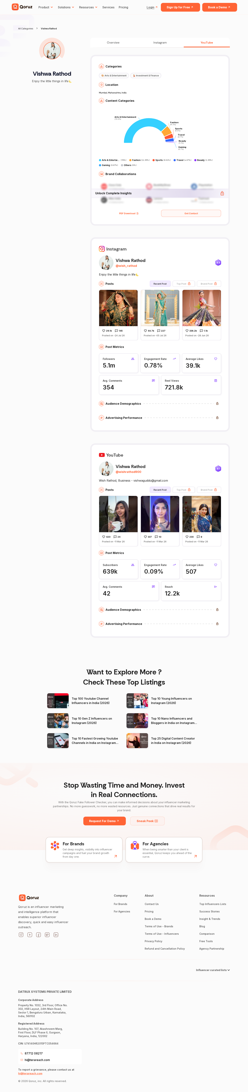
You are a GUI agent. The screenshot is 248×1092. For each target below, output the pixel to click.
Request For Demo (102, 821)
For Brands (120, 904)
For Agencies (122, 911)
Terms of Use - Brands (159, 926)
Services (108, 7)
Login (150, 7)
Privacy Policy (153, 941)
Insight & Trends (209, 918)
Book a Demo (217, 7)
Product (43, 7)
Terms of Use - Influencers (162, 933)
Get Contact (191, 213)
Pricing (123, 7)
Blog (202, 926)
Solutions (64, 7)
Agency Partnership (211, 948)
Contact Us (152, 904)
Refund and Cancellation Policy (165, 948)
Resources (86, 7)
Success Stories (209, 911)
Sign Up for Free (178, 7)
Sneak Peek (145, 821)
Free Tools (206, 941)
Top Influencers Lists (212, 904)
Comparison (207, 933)
